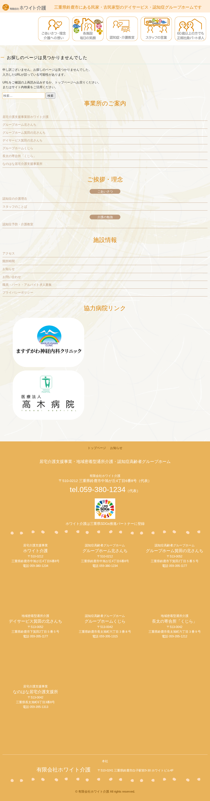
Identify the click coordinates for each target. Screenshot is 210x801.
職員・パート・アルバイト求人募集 (27, 284)
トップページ (64, 82)
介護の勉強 (105, 217)
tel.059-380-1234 (105, 489)
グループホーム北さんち (19, 124)
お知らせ (8, 269)
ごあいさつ (105, 191)
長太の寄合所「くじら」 (19, 156)
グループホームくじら (17, 148)
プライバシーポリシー (17, 292)
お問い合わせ (11, 277)
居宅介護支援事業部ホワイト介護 (25, 116)
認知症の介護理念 (14, 198)
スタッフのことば (14, 206)
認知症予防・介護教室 (17, 224)
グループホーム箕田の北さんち (24, 132)
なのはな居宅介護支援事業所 (22, 163)
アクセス (8, 253)
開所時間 (8, 261)
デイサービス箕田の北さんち (22, 140)
